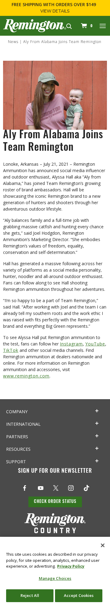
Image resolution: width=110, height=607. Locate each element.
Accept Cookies (79, 595)
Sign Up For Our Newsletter (55, 471)
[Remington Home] (34, 25)
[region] (55, 572)
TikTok (10, 350)
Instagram (71, 344)
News (13, 41)
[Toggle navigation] (103, 26)
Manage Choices (55, 578)
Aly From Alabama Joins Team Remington (62, 41)
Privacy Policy (70, 566)
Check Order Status (55, 502)
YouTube (95, 344)
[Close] (102, 545)
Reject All (29, 595)
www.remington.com (26, 376)
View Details (55, 11)
